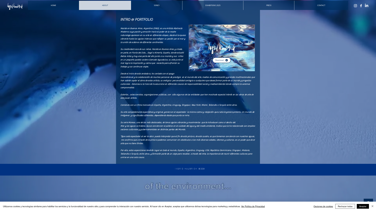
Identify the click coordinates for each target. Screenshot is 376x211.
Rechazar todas (345, 206)
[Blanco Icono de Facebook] (361, 6)
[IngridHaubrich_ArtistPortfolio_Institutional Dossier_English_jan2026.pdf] (221, 48)
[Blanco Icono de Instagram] (355, 6)
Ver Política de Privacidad (253, 206)
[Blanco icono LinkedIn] (367, 6)
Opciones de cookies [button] (323, 206)
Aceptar (362, 206)
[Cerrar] (372, 206)
